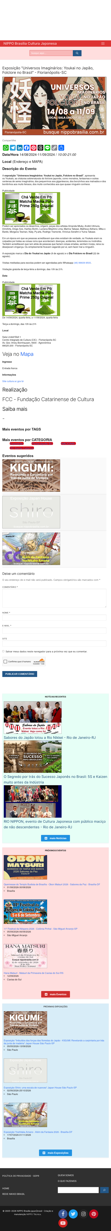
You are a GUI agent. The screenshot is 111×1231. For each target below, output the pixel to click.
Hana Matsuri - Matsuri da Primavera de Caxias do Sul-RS (33, 973)
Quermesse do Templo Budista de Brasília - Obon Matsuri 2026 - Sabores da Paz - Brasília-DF (52, 884)
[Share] (61, 148)
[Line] (47, 148)
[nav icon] (103, 44)
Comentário (10, 587)
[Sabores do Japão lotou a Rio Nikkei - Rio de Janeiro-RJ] (33, 732)
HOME (5, 1188)
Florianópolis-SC (42, 443)
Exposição (16, 443)
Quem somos (66, 1175)
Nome (6, 613)
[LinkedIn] (19, 148)
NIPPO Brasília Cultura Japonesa (30, 43)
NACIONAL (68, 443)
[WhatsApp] (5, 148)
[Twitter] (73, 1213)
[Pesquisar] (104, 1190)
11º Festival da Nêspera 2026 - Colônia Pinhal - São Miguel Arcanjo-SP (40, 928)
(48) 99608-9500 (82, 262)
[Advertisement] (55, 20)
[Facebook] (26, 148)
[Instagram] (83, 1213)
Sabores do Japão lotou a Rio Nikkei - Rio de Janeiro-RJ (50, 737)
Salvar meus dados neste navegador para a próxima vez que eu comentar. (46, 651)
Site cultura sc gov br (13, 381)
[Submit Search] (77, 53)
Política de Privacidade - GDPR (20, 1176)
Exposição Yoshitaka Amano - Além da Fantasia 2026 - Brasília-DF (38, 1132)
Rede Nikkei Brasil (13, 1194)
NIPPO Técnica (33, 1214)
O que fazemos (67, 1181)
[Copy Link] (54, 148)
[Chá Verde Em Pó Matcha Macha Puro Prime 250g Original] (31, 223)
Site (4, 638)
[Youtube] (62, 1223)
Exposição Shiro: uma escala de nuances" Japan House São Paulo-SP (40, 1087)
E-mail (6, 626)
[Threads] (40, 148)
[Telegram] (12, 148)
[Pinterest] (33, 148)
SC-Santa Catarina (22, 448)
